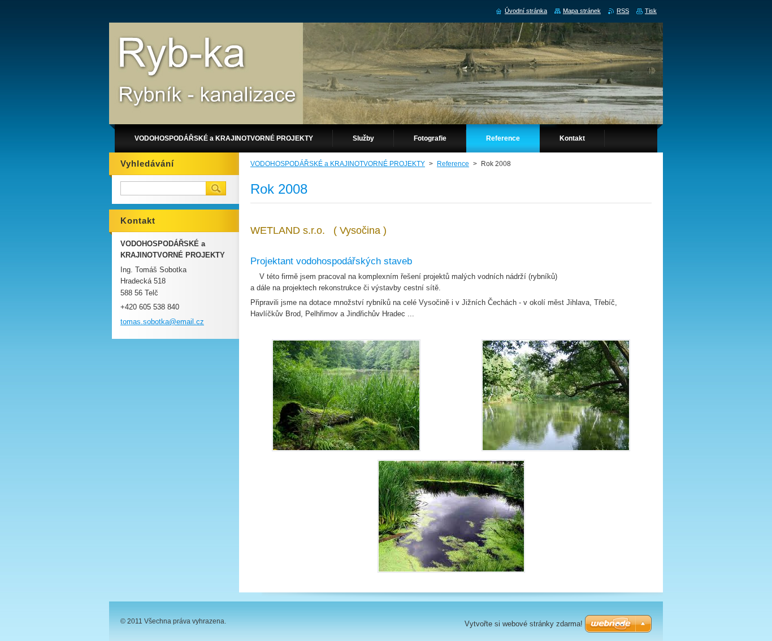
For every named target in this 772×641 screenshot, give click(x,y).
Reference (453, 163)
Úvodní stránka (526, 10)
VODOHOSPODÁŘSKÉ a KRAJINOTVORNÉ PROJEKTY (337, 163)
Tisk (651, 10)
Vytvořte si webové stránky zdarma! (524, 624)
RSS (623, 10)
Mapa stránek (582, 10)
